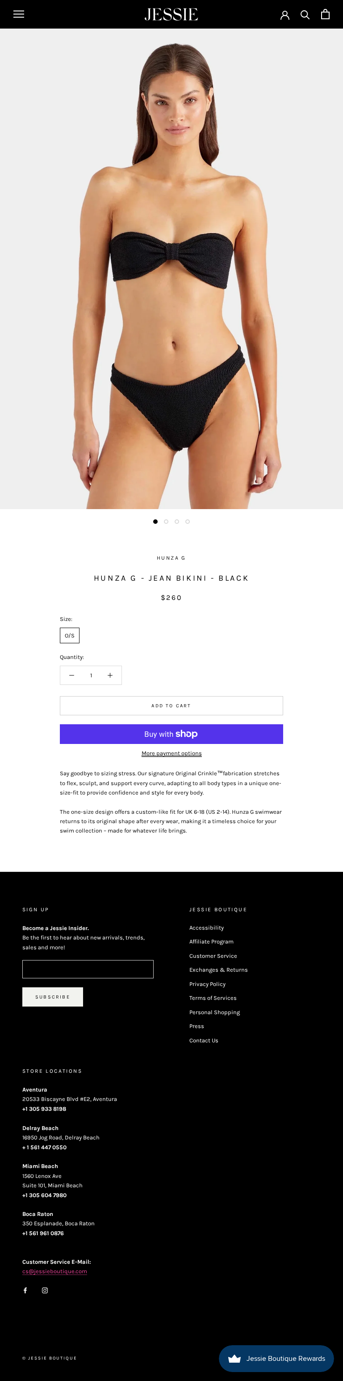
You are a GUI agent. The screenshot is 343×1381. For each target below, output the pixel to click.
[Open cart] (325, 14)
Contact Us (203, 1040)
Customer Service (213, 955)
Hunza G (171, 558)
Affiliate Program (211, 941)
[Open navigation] (18, 14)
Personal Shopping (214, 1012)
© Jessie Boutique (49, 1358)
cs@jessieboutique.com (54, 1271)
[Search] (305, 14)
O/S (70, 635)
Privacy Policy (207, 984)
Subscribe (52, 997)
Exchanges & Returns (218, 969)
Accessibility (206, 927)
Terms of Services (213, 997)
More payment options (172, 753)
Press (196, 1026)
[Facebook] (25, 1289)
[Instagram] (45, 1289)
